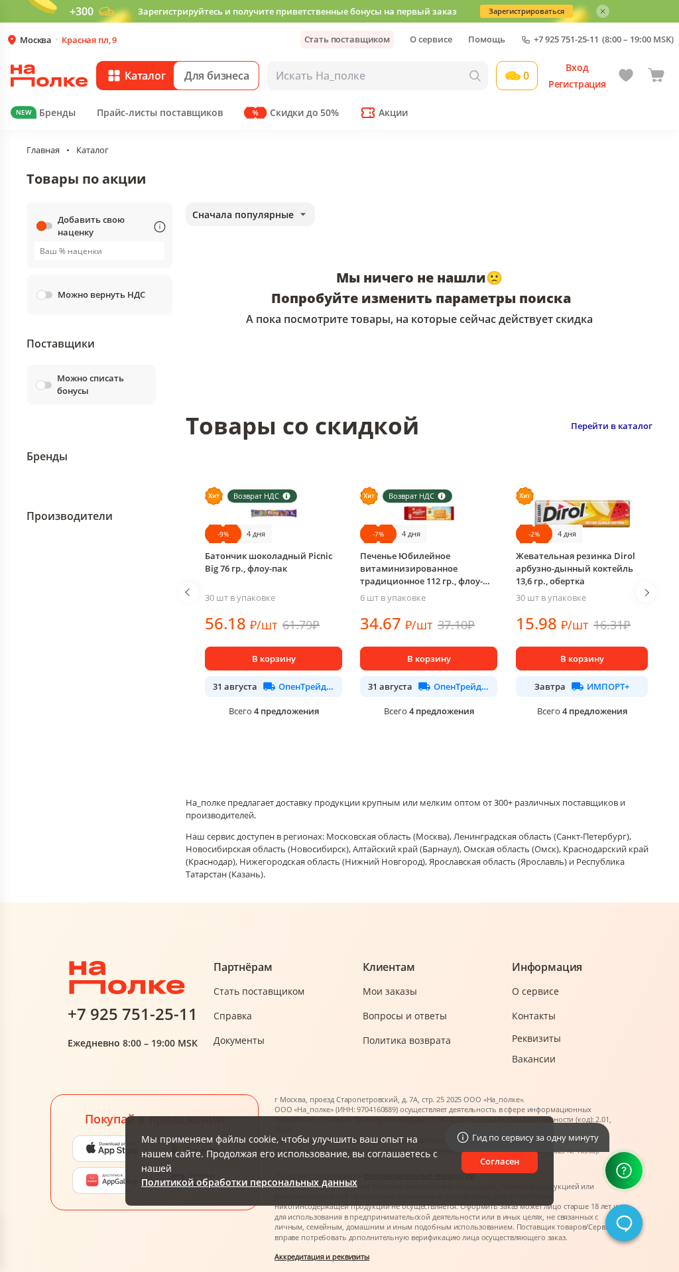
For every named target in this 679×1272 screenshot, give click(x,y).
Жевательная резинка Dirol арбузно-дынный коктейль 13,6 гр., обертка (575, 568)
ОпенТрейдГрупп (306, 686)
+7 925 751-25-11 (566, 39)
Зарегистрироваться (526, 11)
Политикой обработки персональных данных (249, 1182)
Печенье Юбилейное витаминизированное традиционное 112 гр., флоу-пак (421, 569)
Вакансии (534, 1058)
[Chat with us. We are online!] (624, 1222)
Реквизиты (536, 1038)
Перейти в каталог (611, 426)
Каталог (92, 150)
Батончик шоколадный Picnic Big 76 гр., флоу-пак (268, 562)
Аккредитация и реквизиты (322, 1256)
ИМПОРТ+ (608, 686)
